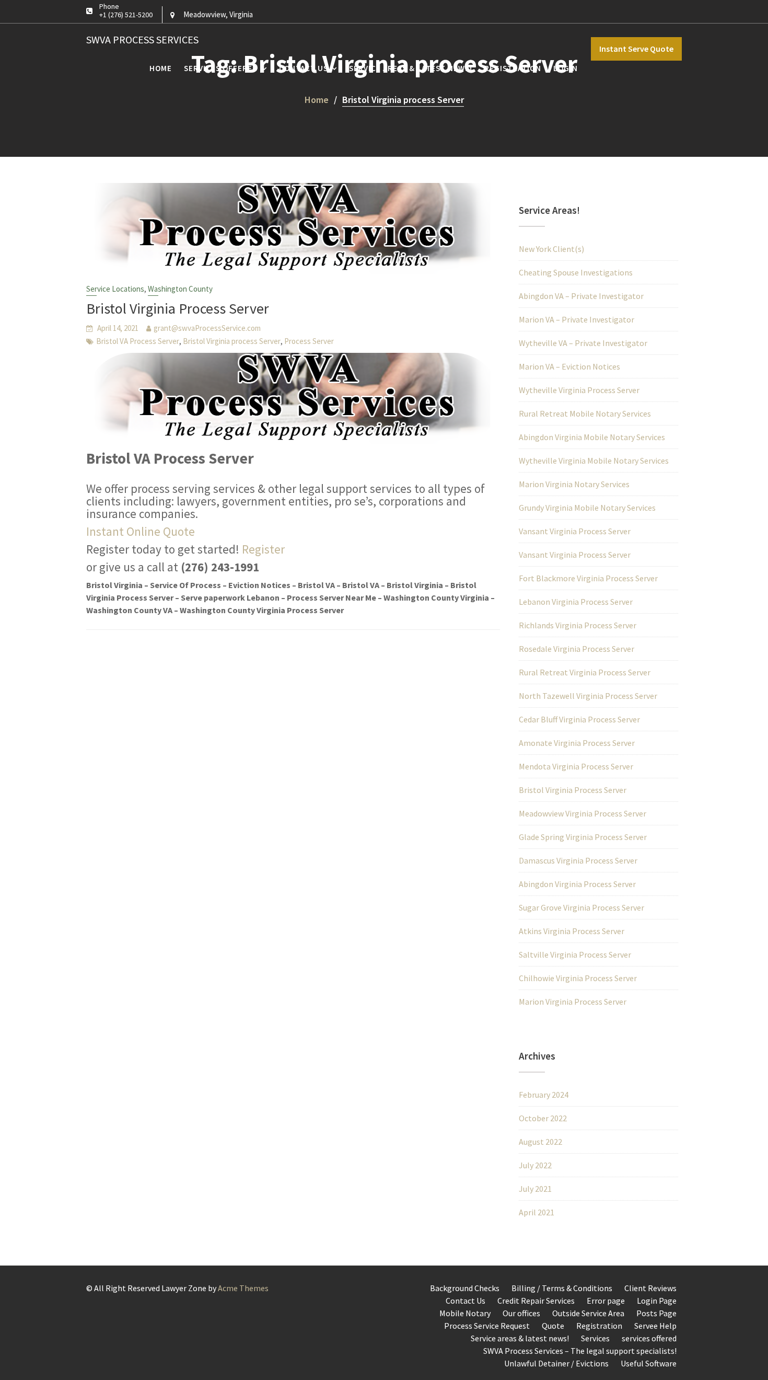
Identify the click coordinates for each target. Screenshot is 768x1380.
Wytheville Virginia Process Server (579, 390)
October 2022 (543, 1118)
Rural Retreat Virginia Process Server (584, 672)
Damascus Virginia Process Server (578, 860)
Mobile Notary (465, 1313)
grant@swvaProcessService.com (207, 328)
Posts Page (656, 1313)
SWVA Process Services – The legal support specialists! (580, 1351)
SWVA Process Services (142, 39)
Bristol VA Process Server (137, 341)
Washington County (180, 289)
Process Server (309, 341)
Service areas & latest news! (410, 68)
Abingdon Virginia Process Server (577, 884)
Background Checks (464, 1288)
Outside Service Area (588, 1313)
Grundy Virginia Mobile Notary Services (587, 507)
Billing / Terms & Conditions (561, 1288)
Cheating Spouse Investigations (576, 272)
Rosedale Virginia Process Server (576, 648)
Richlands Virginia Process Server (577, 625)
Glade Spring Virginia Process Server (583, 837)
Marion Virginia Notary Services (574, 484)
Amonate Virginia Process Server (577, 743)
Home (160, 68)
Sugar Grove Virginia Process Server (581, 907)
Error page (606, 1300)
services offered (649, 1338)
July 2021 (535, 1188)
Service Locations (115, 289)
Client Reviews (650, 1288)
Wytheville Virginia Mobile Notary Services (594, 460)
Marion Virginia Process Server (572, 1001)
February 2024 (543, 1094)
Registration (512, 68)
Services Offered (221, 68)
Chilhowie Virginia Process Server (578, 978)
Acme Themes (243, 1288)
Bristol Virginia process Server (232, 341)
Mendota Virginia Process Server (576, 766)
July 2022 (535, 1165)
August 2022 (540, 1141)
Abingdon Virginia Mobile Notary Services (592, 437)
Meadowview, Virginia (218, 14)
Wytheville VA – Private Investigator (583, 343)
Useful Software (649, 1363)
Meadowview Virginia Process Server (582, 813)
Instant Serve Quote (636, 48)
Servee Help (655, 1325)
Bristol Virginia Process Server (177, 308)
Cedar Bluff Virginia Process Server (579, 719)
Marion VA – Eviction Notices (569, 366)
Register (263, 549)
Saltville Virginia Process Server (575, 954)
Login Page (657, 1300)
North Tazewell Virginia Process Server (588, 696)
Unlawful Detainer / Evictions (556, 1363)
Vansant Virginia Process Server (575, 531)
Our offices (521, 1313)
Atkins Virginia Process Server (571, 931)
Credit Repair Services (536, 1300)
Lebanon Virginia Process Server (576, 601)
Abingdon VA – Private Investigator (581, 296)
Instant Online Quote (140, 531)
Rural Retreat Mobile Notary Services (585, 413)
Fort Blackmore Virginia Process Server (588, 578)
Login (565, 68)
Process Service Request (487, 1325)
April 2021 (536, 1212)
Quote (553, 1325)
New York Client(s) (551, 249)
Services (595, 1338)
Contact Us (303, 68)
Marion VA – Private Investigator (576, 319)
